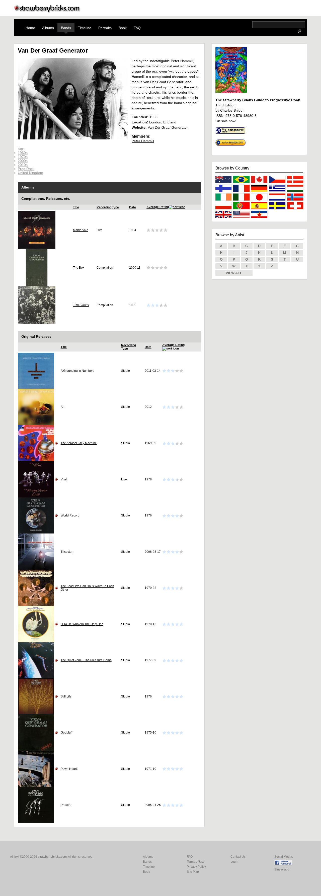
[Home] (47, 12)
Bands (66, 28)
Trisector (66, 552)
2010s (23, 165)
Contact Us (238, 856)
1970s (23, 157)
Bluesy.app (281, 869)
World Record (70, 515)
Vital (64, 479)
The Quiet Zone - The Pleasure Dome (86, 660)
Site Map (193, 871)
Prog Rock (26, 169)
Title (76, 207)
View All (234, 273)
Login (234, 861)
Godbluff (66, 732)
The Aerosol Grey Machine (79, 443)
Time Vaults (81, 305)
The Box (78, 267)
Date (132, 207)
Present (66, 805)
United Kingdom (30, 173)
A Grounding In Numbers (77, 371)
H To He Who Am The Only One (82, 624)
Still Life (66, 696)
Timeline (84, 28)
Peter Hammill (143, 141)
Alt (62, 407)
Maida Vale (80, 230)
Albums (48, 28)
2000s (23, 161)
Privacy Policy (196, 866)
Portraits (105, 28)
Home (30, 28)
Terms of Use (196, 861)
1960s (23, 153)
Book (123, 28)
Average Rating (157, 207)
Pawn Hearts (69, 769)
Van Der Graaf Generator (168, 127)
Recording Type (108, 207)
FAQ (137, 28)
